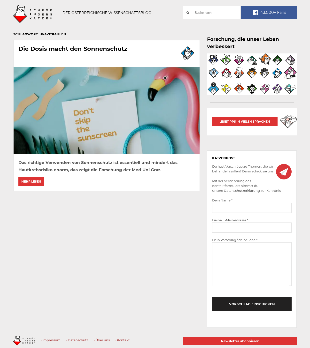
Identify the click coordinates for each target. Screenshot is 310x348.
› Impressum (51, 340)
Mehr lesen (31, 181)
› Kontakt (122, 340)
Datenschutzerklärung (242, 191)
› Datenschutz (77, 340)
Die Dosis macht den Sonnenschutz (72, 48)
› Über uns (102, 340)
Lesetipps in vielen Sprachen (244, 121)
